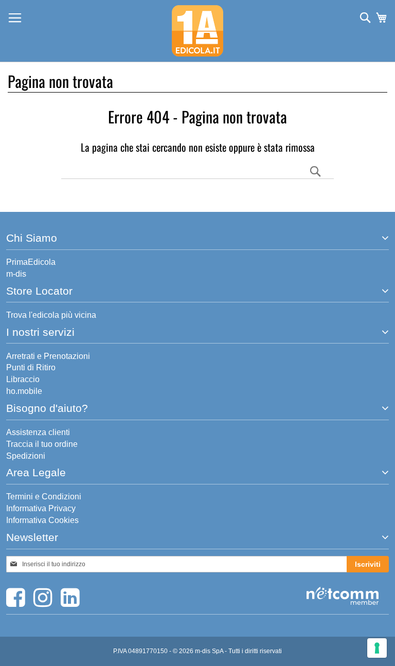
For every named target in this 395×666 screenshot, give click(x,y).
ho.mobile (24, 391)
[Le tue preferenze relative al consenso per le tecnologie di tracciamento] (377, 648)
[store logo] (197, 31)
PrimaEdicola (31, 262)
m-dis (16, 273)
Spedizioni (25, 456)
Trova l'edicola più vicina (51, 315)
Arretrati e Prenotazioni (48, 356)
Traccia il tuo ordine (42, 444)
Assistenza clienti (38, 432)
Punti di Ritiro (31, 367)
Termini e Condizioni (43, 496)
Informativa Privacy (41, 508)
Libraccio (23, 379)
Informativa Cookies (42, 520)
